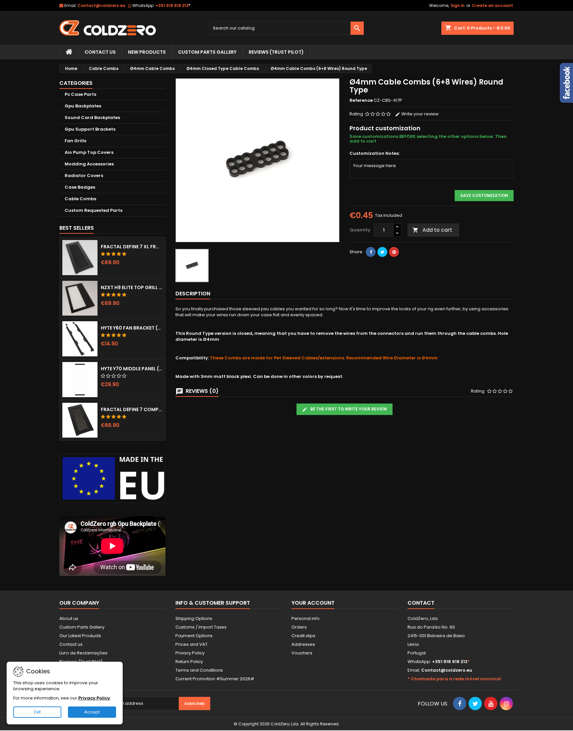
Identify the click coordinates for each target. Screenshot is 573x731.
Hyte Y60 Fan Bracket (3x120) (131, 328)
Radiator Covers (84, 175)
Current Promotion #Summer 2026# (214, 679)
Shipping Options (193, 618)
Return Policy (189, 661)
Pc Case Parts (80, 94)
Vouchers (301, 653)
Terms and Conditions (199, 670)
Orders (299, 627)
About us (68, 618)
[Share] (371, 252)
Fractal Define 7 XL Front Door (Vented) (131, 246)
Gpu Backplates (83, 106)
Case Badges (80, 187)
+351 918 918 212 (173, 5)
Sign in (458, 5)
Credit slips (303, 636)
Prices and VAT (191, 644)
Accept (92, 712)
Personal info (305, 618)
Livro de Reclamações (83, 653)
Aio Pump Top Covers (89, 152)
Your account (313, 603)
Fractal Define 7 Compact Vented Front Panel (131, 409)
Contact (421, 603)
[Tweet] (382, 252)
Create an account (492, 5)
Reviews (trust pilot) (276, 52)
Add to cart (432, 230)
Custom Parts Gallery (207, 52)
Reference (361, 100)
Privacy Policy (190, 653)
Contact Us (100, 52)
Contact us (71, 644)
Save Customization (484, 195)
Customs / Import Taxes (200, 627)
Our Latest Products (80, 636)
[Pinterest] (394, 252)
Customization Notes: (375, 153)
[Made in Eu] (112, 478)
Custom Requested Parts (93, 210)
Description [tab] (192, 293)
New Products (147, 52)
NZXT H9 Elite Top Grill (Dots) (131, 287)
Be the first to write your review (348, 409)
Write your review (419, 114)
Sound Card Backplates (92, 117)
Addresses (303, 644)
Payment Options (194, 636)
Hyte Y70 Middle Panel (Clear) (131, 368)
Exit (37, 712)
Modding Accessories (89, 164)
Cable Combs (80, 199)
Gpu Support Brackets (90, 129)
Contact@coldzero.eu (101, 5)
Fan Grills (75, 141)
